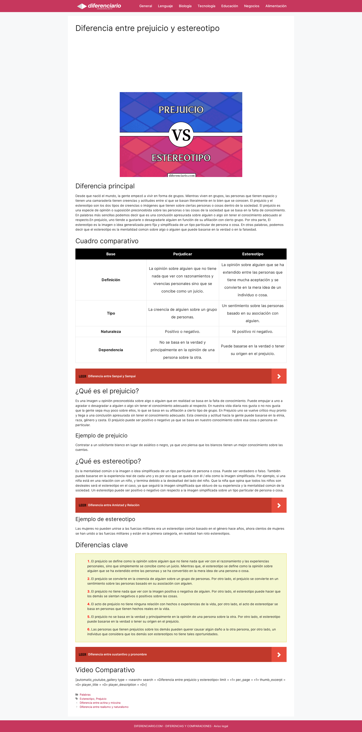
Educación (229, 6)
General (145, 6)
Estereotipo (87, 698)
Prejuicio (101, 698)
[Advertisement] (181, 59)
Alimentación (276, 6)
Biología (185, 6)
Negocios (251, 6)
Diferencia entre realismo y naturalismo (104, 706)
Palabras (85, 694)
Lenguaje (165, 6)
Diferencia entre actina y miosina (100, 702)
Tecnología (206, 6)
